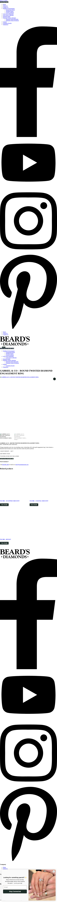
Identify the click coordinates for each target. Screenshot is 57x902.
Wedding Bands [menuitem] (9, 11)
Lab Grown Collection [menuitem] (8, 15)
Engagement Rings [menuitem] (10, 9)
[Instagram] (28, 253)
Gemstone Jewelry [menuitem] (7, 23)
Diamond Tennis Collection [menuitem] (9, 17)
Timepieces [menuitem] (5, 24)
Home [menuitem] (4, 4)
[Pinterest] (28, 329)
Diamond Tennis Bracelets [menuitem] (12, 19)
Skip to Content (3, 0)
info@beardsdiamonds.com (22, 464)
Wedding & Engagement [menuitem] (9, 8)
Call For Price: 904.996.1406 (7, 458)
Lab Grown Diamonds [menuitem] (8, 13)
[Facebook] (28, 136)
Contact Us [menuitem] (5, 7)
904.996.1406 (7, 348)
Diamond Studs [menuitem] (6, 16)
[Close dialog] (54, 871)
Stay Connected (15, 891)
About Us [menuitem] (5, 5)
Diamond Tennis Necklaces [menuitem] (12, 20)
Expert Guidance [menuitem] (10, 12)
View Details (4, 504)
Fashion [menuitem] (5, 21)
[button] (54, 379)
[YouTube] (28, 187)
